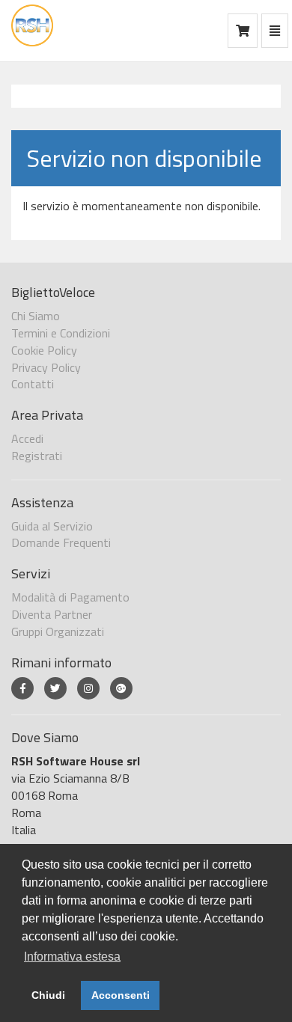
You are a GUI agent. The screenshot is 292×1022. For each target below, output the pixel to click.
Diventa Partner (51, 614)
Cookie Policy (44, 350)
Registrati (36, 456)
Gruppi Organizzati (57, 631)
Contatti (32, 384)
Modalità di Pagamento (70, 597)
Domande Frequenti (61, 542)
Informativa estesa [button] (72, 956)
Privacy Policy (46, 367)
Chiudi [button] (48, 995)
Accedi (27, 438)
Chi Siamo (35, 316)
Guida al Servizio (52, 526)
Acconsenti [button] (120, 995)
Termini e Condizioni (60, 333)
